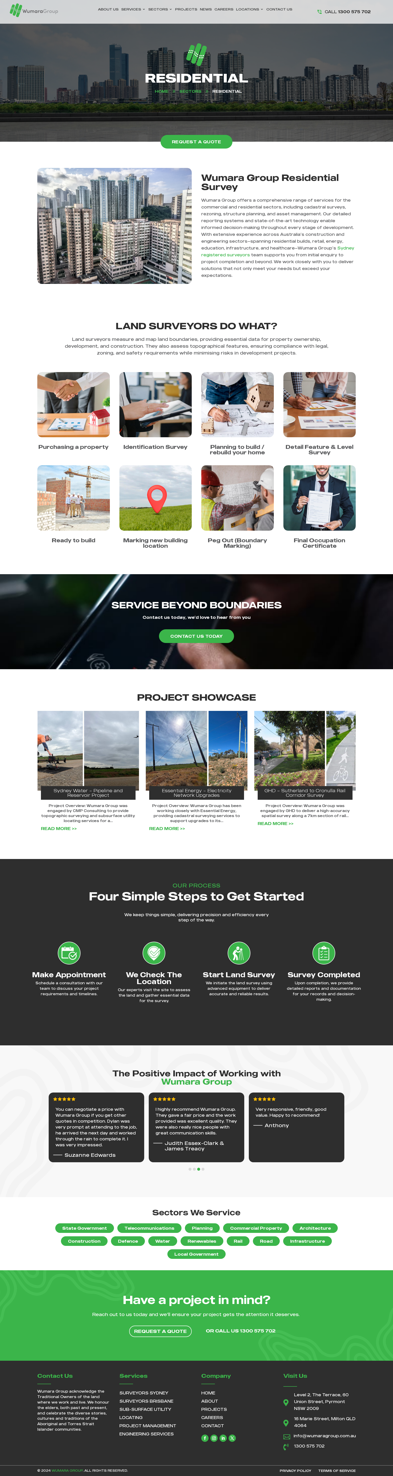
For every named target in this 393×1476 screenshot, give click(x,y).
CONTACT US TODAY (196, 636)
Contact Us (279, 9)
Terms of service (337, 1471)
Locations (247, 9)
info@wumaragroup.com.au (325, 1435)
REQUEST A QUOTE (196, 141)
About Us (108, 9)
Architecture (315, 1228)
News (206, 9)
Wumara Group (67, 1470)
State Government (84, 1228)
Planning (202, 1228)
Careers (223, 9)
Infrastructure (307, 1241)
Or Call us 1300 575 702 (240, 1331)
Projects (186, 9)
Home (208, 1392)
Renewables (202, 1241)
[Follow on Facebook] (205, 1438)
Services (131, 9)
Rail (238, 1241)
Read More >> (59, 823)
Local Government (196, 1254)
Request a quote (160, 1331)
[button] (190, 1169)
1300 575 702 (309, 1445)
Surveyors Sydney (143, 1392)
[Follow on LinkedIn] (223, 1438)
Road (266, 1241)
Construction (84, 1241)
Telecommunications (149, 1228)
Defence (128, 1241)
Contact (212, 1425)
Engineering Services (146, 1433)
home (162, 91)
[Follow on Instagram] (214, 1438)
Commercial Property (256, 1228)
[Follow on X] (232, 1438)
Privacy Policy (295, 1471)
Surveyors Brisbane (146, 1401)
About (209, 1401)
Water (162, 1241)
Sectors (158, 9)
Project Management (147, 1425)
